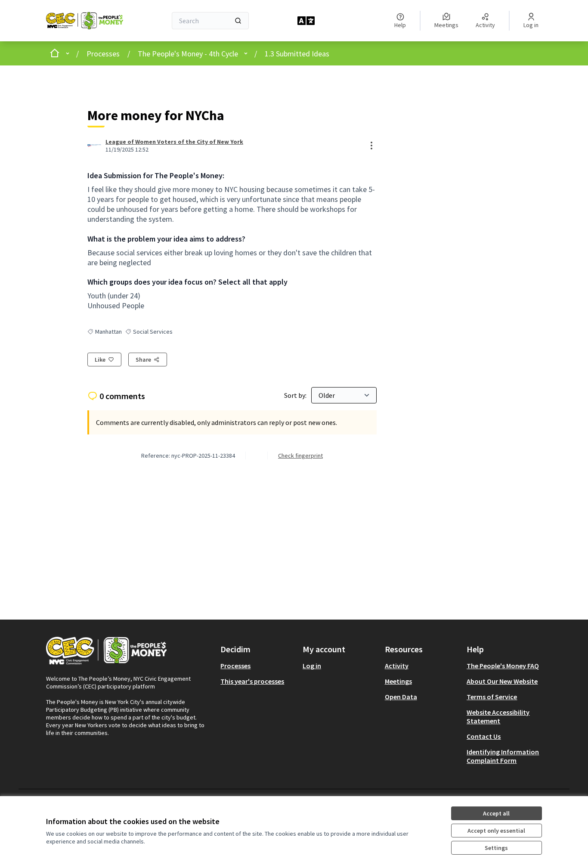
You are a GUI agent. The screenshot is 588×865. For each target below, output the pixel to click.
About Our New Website (502, 681)
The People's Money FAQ (503, 665)
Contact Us (484, 736)
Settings (496, 848)
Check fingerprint (300, 455)
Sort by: (296, 395)
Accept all (496, 813)
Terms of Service (492, 696)
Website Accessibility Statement (498, 716)
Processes (103, 54)
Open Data (401, 696)
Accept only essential (496, 830)
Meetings (398, 681)
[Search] (238, 20)
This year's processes (252, 681)
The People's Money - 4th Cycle (188, 54)
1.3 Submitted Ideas (297, 54)
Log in (312, 665)
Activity (397, 665)
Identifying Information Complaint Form (503, 756)
